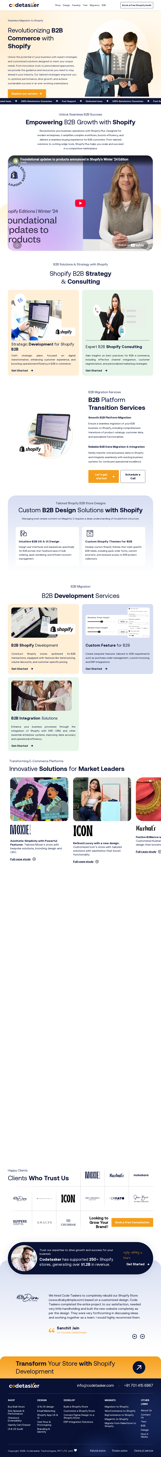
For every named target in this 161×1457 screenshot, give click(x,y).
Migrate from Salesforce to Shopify (120, 1424)
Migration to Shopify (116, 1406)
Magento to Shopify (116, 1419)
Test (85, 5)
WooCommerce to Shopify (120, 1410)
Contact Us (146, 1416)
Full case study (20, 859)
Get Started (19, 370)
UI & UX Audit (15, 1428)
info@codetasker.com (95, 1385)
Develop (76, 5)
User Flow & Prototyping (44, 1423)
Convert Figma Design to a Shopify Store (79, 1416)
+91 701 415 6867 (138, 1385)
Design (66, 5)
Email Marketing (46, 1410)
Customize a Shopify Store (79, 1410)
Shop (58, 5)
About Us (146, 1410)
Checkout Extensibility (15, 1419)
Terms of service (143, 1450)
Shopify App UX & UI (47, 1416)
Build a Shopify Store (76, 1406)
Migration (95, 5)
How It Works (144, 1435)
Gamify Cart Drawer (19, 1424)
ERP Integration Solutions (78, 1421)
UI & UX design (45, 1406)
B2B (104, 5)
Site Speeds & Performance (16, 1412)
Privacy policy (120, 1450)
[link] (47, 541)
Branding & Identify (43, 1430)
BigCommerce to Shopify (119, 1414)
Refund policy (98, 1450)
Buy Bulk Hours (16, 1406)
